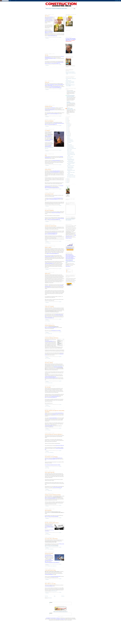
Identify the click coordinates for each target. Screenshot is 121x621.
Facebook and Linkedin (49, 553)
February (68, 133)
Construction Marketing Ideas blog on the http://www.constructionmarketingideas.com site (51, 377)
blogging (48, 358)
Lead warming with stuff (49, 193)
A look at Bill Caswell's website (50, 570)
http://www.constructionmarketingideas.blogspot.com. (52, 187)
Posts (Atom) (50, 597)
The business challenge (49, 362)
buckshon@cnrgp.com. (54, 590)
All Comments (69, 271)
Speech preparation (48, 510)
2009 (67, 178)
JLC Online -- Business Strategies (70, 82)
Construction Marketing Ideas (71, 95)
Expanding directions (48, 106)
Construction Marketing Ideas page (49, 560)
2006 (67, 182)
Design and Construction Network (48, 136)
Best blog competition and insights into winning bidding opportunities (54, 411)
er (55, 58)
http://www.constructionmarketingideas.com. (51, 124)
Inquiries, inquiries (48, 247)
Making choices (47, 273)
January (68, 135)
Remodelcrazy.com (68, 83)
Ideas (46, 155)
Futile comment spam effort (49, 472)
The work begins (48, 387)
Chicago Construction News (69, 259)
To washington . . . (48, 130)
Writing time (47, 82)
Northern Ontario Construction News (71, 256)
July (68, 127)
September (68, 125)
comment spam (49, 490)
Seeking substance (48, 169)
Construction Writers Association (70, 81)
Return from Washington (49, 121)
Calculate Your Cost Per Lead (70, 91)
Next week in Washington (49, 210)
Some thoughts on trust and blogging (51, 456)
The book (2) (47, 15)
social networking (50, 452)
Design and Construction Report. (49, 140)
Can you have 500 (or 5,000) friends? (51, 538)
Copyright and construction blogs (50, 225)
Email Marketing (68, 246)
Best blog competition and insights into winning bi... (70, 160)
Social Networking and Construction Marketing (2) (53, 434)
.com (49, 263)
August (68, 126)
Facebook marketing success (50, 325)
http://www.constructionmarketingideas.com (53, 113)
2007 (67, 181)
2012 (67, 120)
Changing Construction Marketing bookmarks (53, 494)
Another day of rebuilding (49, 306)
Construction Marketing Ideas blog (48, 146)
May (68, 130)
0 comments (47, 65)
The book (46, 55)
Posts (67, 270)
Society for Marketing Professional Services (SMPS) (70, 85)
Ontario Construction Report (69, 257)
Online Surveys (72, 246)
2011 (67, 121)
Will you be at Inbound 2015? (70, 109)
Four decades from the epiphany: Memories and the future (70, 96)
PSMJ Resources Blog (70, 108)
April (68, 131)
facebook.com (49, 333)
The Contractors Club (68, 80)
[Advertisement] (62, 11)
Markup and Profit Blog (70, 90)
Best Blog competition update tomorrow (52, 522)
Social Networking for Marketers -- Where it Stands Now (70, 219)
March (68, 132)
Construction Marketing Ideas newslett (50, 58)
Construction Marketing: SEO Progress (51, 337)
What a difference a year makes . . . (51, 583)
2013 (67, 119)
